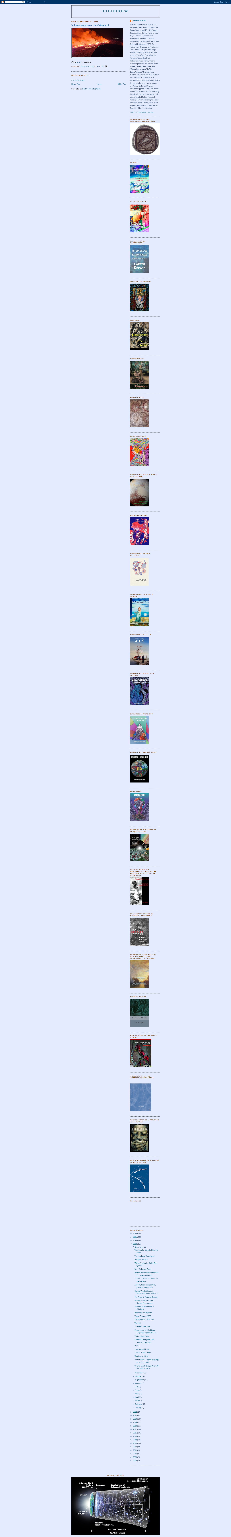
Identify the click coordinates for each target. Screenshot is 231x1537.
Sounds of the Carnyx (142, 1353)
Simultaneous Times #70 (144, 1320)
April (137, 1397)
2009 (135, 1457)
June (137, 1390)
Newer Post (75, 84)
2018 (135, 1426)
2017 (135, 1429)
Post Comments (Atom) (91, 89)
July (137, 1387)
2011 (135, 1450)
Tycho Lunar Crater (141, 1336)
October (138, 1376)
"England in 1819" (141, 1356)
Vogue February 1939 (142, 1316)
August (138, 1383)
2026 (135, 1234)
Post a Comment (77, 80)
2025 (135, 1237)
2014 (135, 1440)
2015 (135, 1436)
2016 (135, 1433)
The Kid (137, 1323)
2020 (135, 1419)
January (138, 1408)
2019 (135, 1422)
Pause (136, 1346)
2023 (135, 1244)
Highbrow (115, 11)
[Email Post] (106, 66)
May (137, 1394)
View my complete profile (141, 112)
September (139, 1380)
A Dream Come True (142, 1327)
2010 (135, 1454)
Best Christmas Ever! (142, 1269)
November (139, 1373)
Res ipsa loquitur (140, 1260)
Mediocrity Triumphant (143, 1313)
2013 (135, 1443)
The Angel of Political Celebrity (146, 1297)
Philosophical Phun (141, 1349)
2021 (135, 1415)
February (139, 1404)
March (137, 1401)
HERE (78, 62)
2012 (135, 1447)
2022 (135, 1412)
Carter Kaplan (139, 21)
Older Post (122, 84)
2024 (135, 1241)
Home (99, 84)
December (139, 1247)
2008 (135, 1461)
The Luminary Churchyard (144, 1256)
